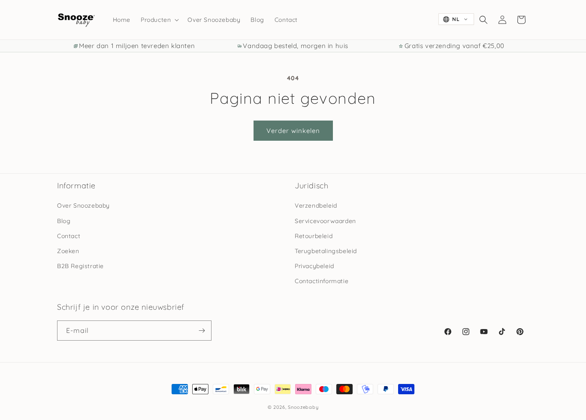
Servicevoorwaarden (325, 221)
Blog (63, 221)
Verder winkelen (293, 131)
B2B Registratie (80, 266)
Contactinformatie (321, 281)
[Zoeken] (483, 19)
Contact (68, 236)
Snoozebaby (303, 407)
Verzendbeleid (316, 205)
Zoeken (68, 251)
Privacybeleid (314, 266)
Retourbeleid (313, 236)
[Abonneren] (201, 330)
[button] (159, 20)
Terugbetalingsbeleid (326, 251)
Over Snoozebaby (83, 205)
